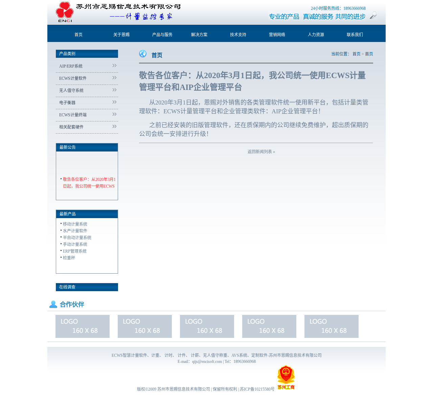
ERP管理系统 (75, 251)
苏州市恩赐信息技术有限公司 (183, 389)
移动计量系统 (75, 224)
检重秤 (69, 258)
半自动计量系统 (77, 237)
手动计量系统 (75, 244)
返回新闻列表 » (261, 151)
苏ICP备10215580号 (257, 389)
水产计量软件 (75, 231)
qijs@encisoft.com (207, 361)
